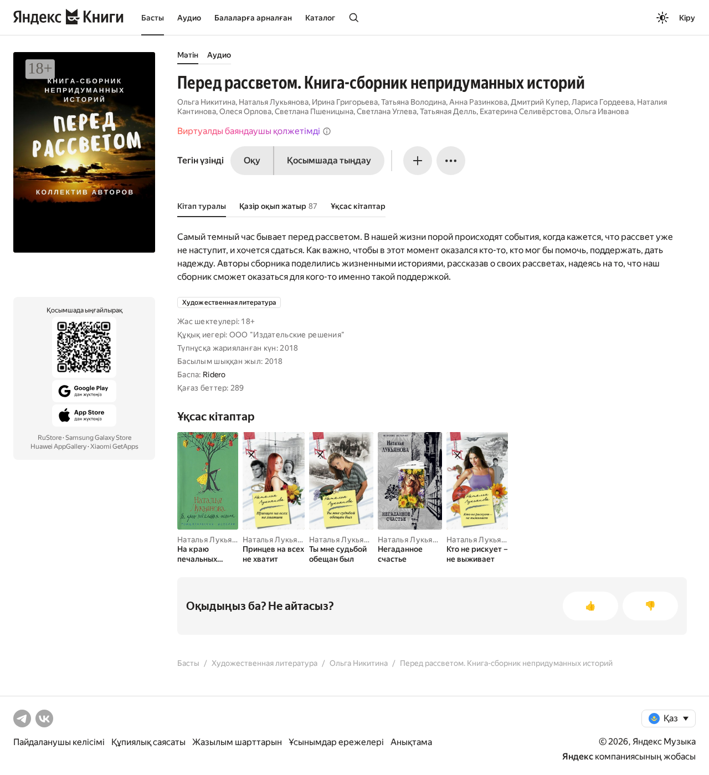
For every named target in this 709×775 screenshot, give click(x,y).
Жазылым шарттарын (237, 742)
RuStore (49, 438)
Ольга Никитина (206, 101)
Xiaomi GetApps (114, 446)
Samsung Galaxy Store (98, 438)
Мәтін (187, 54)
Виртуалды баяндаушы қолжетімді (248, 131)
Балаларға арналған (253, 17)
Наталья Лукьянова (274, 101)
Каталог (320, 17)
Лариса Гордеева (603, 101)
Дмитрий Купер (539, 101)
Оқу (252, 160)
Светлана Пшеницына (314, 111)
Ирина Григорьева (345, 101)
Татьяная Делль (448, 111)
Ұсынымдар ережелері (336, 742)
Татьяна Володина (413, 101)
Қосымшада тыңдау (329, 160)
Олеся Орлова (245, 111)
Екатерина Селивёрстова (525, 111)
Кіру (687, 17)
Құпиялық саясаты (148, 742)
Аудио (189, 17)
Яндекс (577, 756)
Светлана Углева (387, 111)
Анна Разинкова (478, 101)
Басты (152, 17)
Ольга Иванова (601, 111)
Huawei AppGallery (58, 446)
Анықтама (411, 742)
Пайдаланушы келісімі (59, 742)
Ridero (214, 374)
